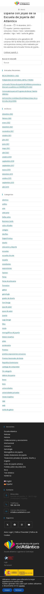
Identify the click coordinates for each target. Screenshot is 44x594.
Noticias (7, 434)
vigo (13, 33)
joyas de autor (7, 311)
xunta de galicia (27, 33)
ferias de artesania (9, 281)
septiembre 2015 (8, 182)
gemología (6, 294)
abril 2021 (5, 153)
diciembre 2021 (7, 127)
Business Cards (7, 221)
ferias (4, 277)
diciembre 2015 (7, 174)
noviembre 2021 (8, 131)
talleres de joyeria (8, 375)
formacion (6, 285)
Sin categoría (6, 371)
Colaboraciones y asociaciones (15, 440)
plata (4, 341)
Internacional (9, 443)
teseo (15, 31)
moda (4, 328)
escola (8, 25)
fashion (5, 273)
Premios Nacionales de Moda (12, 358)
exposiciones (7, 268)
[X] (7, 524)
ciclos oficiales (7, 225)
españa (9, 28)
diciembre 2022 (7, 114)
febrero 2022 (6, 118)
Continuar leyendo (11, 53)
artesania (5, 213)
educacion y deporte (9, 247)
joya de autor (7, 307)
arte (3, 208)
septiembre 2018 (8, 161)
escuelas (5, 251)
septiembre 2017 (8, 165)
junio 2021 (5, 144)
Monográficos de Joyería (13, 452)
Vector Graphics (8, 397)
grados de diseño (8, 298)
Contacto (7, 446)
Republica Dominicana (10, 362)
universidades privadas (10, 392)
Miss (4, 324)
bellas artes (6, 217)
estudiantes (6, 264)
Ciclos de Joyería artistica (13, 464)
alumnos (5, 200)
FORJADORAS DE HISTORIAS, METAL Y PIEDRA (17, 80)
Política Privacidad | (22, 532)
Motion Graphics (8, 337)
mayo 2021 (6, 148)
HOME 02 (7, 476)
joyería (4, 315)
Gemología (8, 449)
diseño (4, 243)
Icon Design (6, 302)
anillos (4, 204)
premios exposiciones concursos (14, 354)
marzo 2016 (6, 170)
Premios (5, 350)
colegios (5, 230)
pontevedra (6, 345)
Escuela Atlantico (10, 431)
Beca (6, 470)
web (18, 33)
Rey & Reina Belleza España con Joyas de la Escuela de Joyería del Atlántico (20, 15)
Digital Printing (7, 238)
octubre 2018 (6, 157)
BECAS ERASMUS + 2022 (10, 76)
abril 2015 (5, 187)
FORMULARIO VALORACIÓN (15, 467)
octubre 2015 (6, 178)
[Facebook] (14, 524)
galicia (4, 290)
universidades (7, 388)
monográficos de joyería (11, 332)
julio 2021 (5, 140)
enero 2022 (6, 123)
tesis (21, 31)
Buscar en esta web (9, 59)
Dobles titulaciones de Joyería (15, 455)
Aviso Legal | (9, 532)
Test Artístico (9, 473)
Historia (7, 437)
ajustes (22, 586)
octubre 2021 (6, 135)
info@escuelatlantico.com (20, 512)
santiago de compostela (10, 367)
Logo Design (6, 320)
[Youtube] (29, 524)
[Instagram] (22, 524)
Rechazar (18, 590)
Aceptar (7, 590)
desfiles (5, 234)
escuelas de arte (8, 255)
